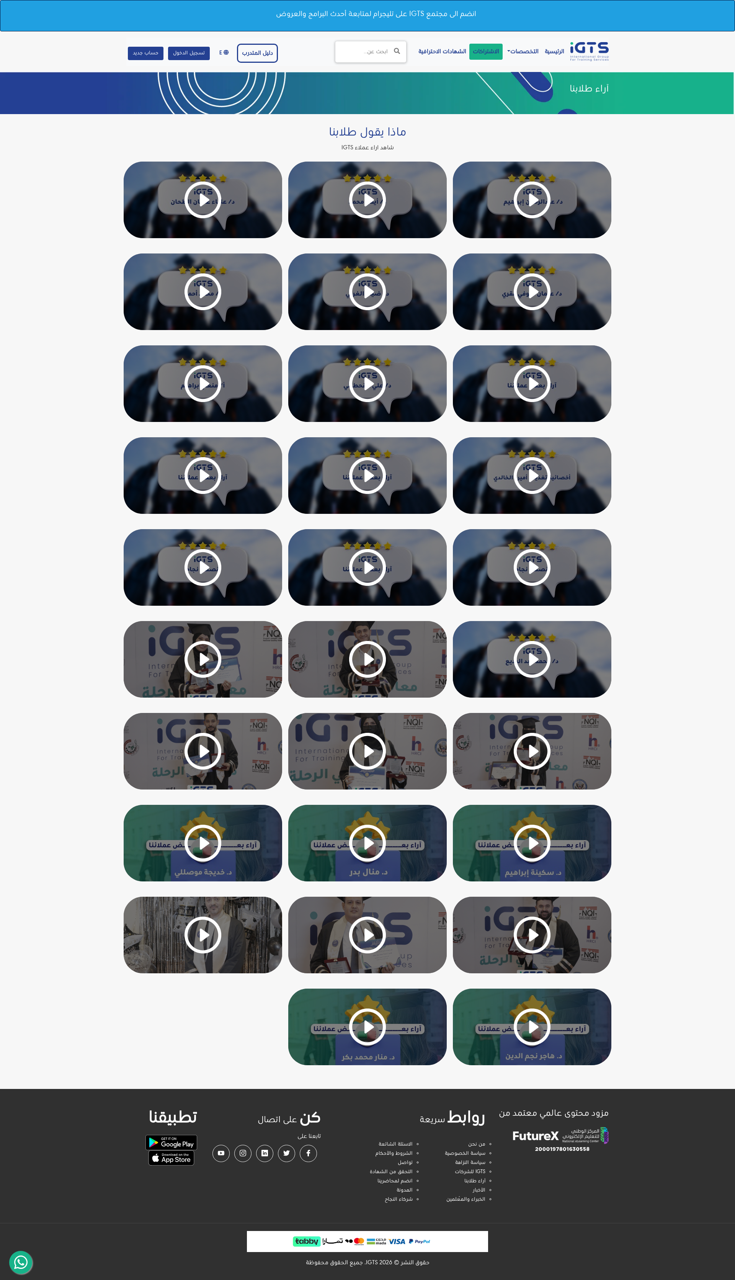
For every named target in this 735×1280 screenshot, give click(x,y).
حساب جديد (145, 53)
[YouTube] (221, 1153)
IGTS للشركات (470, 1172)
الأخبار (479, 1190)
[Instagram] (243, 1153)
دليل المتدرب (257, 53)
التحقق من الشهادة (391, 1172)
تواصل (405, 1163)
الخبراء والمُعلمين (465, 1199)
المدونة (405, 1190)
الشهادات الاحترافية (440, 51)
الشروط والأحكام (394, 1153)
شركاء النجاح (399, 1199)
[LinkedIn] (264, 1153)
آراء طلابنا (474, 1181)
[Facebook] (308, 1153)
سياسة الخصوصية (465, 1153)
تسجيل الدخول (189, 53)
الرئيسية (553, 51)
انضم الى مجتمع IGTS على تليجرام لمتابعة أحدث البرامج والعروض (376, 14)
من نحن (476, 1144)
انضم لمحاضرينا (395, 1181)
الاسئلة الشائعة (396, 1144)
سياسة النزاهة (470, 1163)
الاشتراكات (486, 52)
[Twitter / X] (286, 1153)
